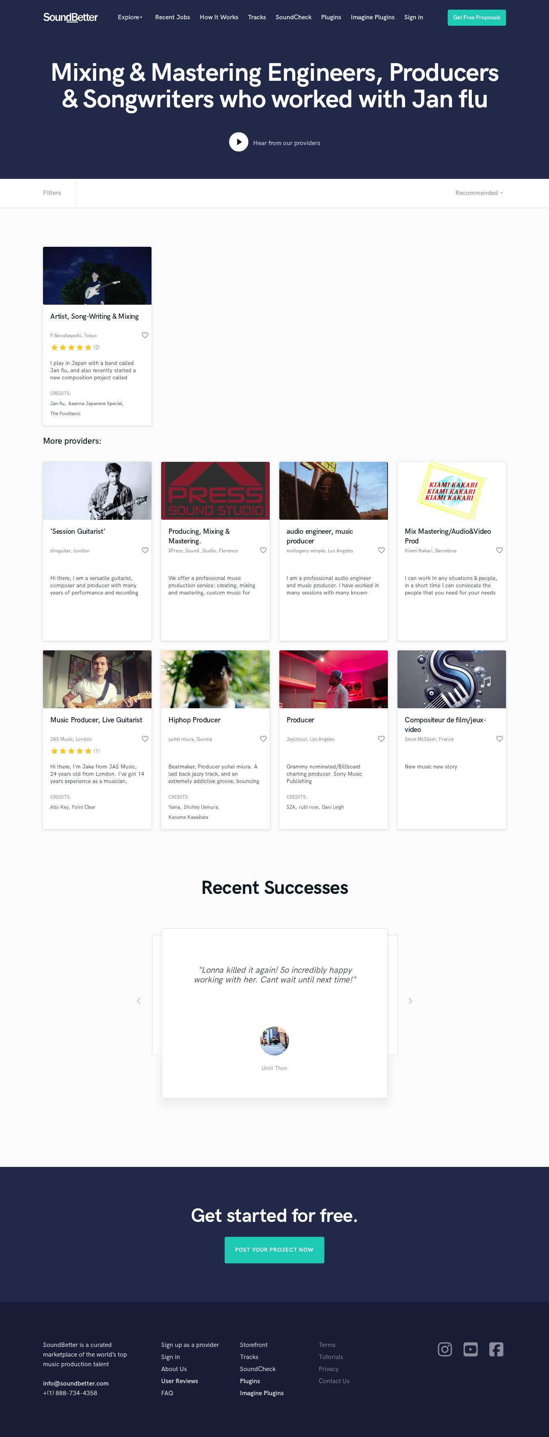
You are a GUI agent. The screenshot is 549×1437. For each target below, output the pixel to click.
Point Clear (84, 807)
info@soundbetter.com (76, 1384)
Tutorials (331, 1357)
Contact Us (334, 1381)
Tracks (257, 17)
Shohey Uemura (201, 807)
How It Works (219, 17)
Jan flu (57, 404)
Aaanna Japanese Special (95, 404)
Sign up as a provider (190, 1345)
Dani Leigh (333, 807)
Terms (327, 1345)
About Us (174, 1369)
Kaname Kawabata (188, 817)
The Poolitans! (65, 414)
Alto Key (59, 807)
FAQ (167, 1393)
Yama (174, 807)
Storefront (254, 1345)
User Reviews (179, 1381)
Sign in (413, 17)
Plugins (331, 17)
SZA (291, 807)
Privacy (329, 1369)
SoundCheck (293, 17)
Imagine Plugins (373, 17)
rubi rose (308, 807)
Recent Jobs (172, 17)
